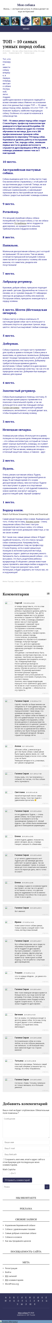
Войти (8, 1272)
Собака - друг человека (33, 581)
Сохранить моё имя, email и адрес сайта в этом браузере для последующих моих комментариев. (24, 1162)
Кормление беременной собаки (20, 1225)
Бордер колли (32, 521)
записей (11, 1276)
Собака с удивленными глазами (20, 1229)
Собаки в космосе (13, 1237)
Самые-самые (19, 581)
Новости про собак (30, 51)
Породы (11, 581)
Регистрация (11, 1268)
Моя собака (26, 5)
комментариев (14, 1280)
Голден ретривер (11, 407)
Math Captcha (9, 1169)
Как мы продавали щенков (18, 1241)
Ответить (45, 693)
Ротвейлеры (20, 223)
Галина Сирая (22, 701)
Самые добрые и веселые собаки (20, 1233)
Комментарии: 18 (15, 53)
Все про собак (18, 51)
